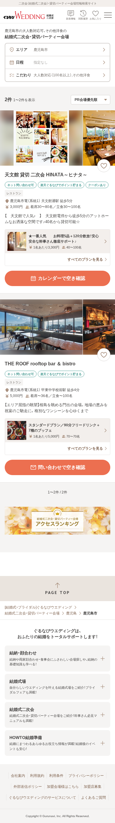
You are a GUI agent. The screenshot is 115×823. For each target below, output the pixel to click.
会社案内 (18, 776)
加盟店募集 (92, 787)
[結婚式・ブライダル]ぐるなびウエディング (38, 607)
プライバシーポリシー (86, 776)
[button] (57, 658)
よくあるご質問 (93, 797)
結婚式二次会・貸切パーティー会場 (32, 613)
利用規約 (37, 776)
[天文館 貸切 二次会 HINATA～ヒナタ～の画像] (57, 138)
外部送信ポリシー (28, 787)
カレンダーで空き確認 (61, 278)
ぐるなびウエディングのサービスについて (42, 797)
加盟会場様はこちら (63, 787)
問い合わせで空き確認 (61, 467)
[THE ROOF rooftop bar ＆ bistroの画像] (57, 327)
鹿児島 (71, 613)
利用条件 (56, 776)
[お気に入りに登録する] (103, 165)
